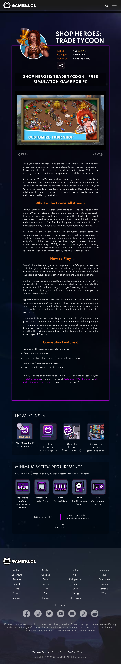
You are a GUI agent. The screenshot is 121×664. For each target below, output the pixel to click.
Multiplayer (75, 579)
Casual (16, 598)
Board (16, 584)
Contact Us (83, 652)
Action (16, 570)
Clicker (45, 570)
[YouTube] (61, 614)
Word (104, 593)
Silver (104, 575)
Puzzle (75, 589)
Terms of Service (41, 652)
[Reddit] (95, 614)
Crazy (46, 579)
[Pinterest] (83, 614)
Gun (46, 593)
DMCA (71, 652)
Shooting (104, 570)
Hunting (75, 570)
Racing (75, 593)
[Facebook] (26, 614)
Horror (45, 598)
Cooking (45, 575)
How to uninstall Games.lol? (61, 526)
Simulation (79, 55)
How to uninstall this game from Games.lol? (77, 517)
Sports (104, 584)
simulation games (31, 379)
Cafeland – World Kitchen (77, 379)
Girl (46, 589)
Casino (16, 593)
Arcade (17, 579)
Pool (75, 584)
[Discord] (72, 614)
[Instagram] (38, 614)
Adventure (16, 575)
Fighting (45, 584)
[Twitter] (49, 614)
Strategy (104, 589)
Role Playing (75, 598)
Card (16, 589)
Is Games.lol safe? (43, 517)
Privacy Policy (59, 652)
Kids (75, 575)
